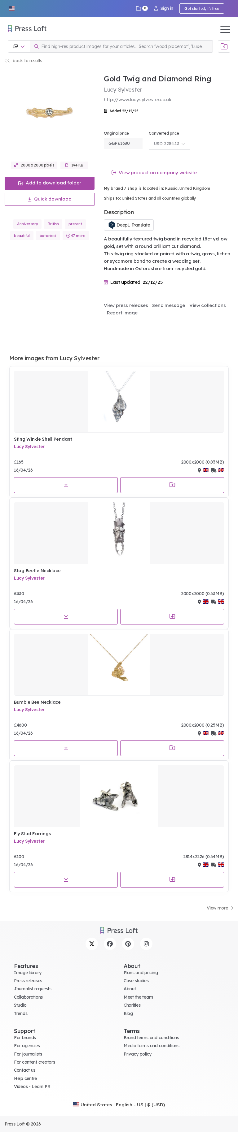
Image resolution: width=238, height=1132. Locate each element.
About (130, 989)
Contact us (24, 1070)
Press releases (28, 980)
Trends (20, 1013)
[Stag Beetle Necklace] (119, 533)
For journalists (28, 1054)
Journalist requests (32, 989)
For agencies (27, 1045)
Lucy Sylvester (29, 446)
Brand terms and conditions (151, 1037)
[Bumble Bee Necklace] (119, 665)
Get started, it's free (201, 8)
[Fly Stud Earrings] (119, 796)
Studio (20, 1005)
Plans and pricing (141, 972)
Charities (132, 1005)
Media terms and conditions (151, 1045)
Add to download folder (52, 183)
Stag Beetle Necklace (37, 570)
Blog (128, 1013)
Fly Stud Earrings (32, 833)
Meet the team (138, 997)
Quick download (52, 199)
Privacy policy (138, 1054)
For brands (25, 1037)
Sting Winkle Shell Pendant (43, 439)
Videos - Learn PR (32, 1086)
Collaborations (28, 997)
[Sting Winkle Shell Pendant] (119, 402)
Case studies (136, 980)
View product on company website (157, 172)
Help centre (25, 1078)
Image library (27, 972)
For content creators (34, 1062)
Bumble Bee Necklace (37, 702)
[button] (11, 8)
